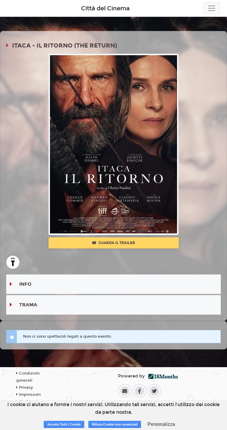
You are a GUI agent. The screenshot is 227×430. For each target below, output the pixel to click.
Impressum (29, 394)
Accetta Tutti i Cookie (64, 424)
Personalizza (161, 424)
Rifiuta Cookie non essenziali (114, 424)
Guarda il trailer (116, 243)
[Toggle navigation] (211, 8)
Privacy (25, 387)
